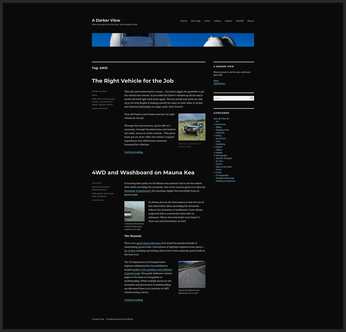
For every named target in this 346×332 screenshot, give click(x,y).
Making (219, 153)
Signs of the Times (224, 167)
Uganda (102, 104)
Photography (221, 155)
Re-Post (219, 161)
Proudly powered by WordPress (120, 319)
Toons (219, 170)
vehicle (109, 104)
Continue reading (133, 152)
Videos (228, 21)
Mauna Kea (97, 187)
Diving (219, 136)
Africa (94, 95)
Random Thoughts (224, 158)
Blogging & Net (222, 130)
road (106, 102)
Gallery (217, 21)
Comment (220, 133)
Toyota (95, 104)
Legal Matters (219, 83)
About (250, 21)
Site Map (195, 21)
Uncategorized (222, 175)
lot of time (130, 250)
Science (106, 187)
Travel (218, 172)
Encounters (221, 138)
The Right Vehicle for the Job (133, 80)
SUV (111, 102)
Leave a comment (100, 108)
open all (217, 119)
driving (106, 99)
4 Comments (97, 200)
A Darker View (106, 20)
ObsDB (240, 21)
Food (218, 141)
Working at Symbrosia (225, 181)
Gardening (220, 144)
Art (217, 121)
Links (207, 21)
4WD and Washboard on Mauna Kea (143, 172)
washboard (102, 196)
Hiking (219, 150)
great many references (149, 243)
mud (101, 102)
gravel (100, 193)
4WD (94, 99)
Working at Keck (99, 190)
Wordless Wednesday (225, 178)
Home (183, 21)
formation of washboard (137, 191)
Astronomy (221, 124)
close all (225, 119)
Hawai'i (219, 147)
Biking (219, 127)
